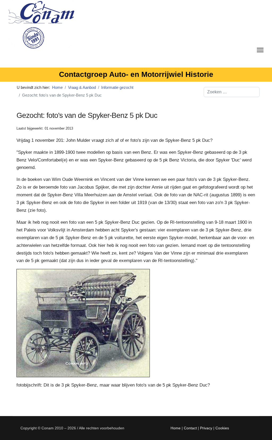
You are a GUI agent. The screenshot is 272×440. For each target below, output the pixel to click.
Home (176, 428)
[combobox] (232, 92)
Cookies (222, 428)
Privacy (206, 428)
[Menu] (260, 49)
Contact (190, 428)
